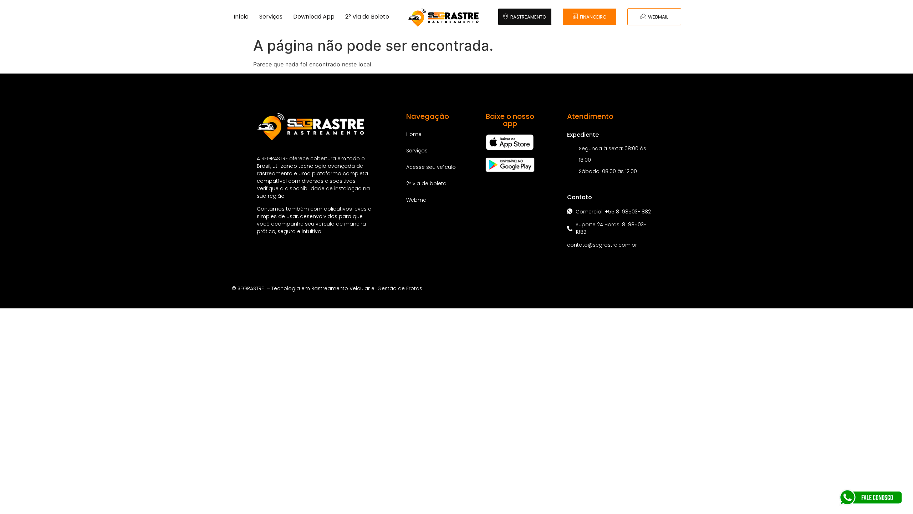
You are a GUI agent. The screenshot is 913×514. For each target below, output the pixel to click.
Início (241, 16)
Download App (314, 16)
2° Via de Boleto (367, 16)
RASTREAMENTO (528, 17)
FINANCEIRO (593, 17)
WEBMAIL (658, 17)
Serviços (270, 16)
